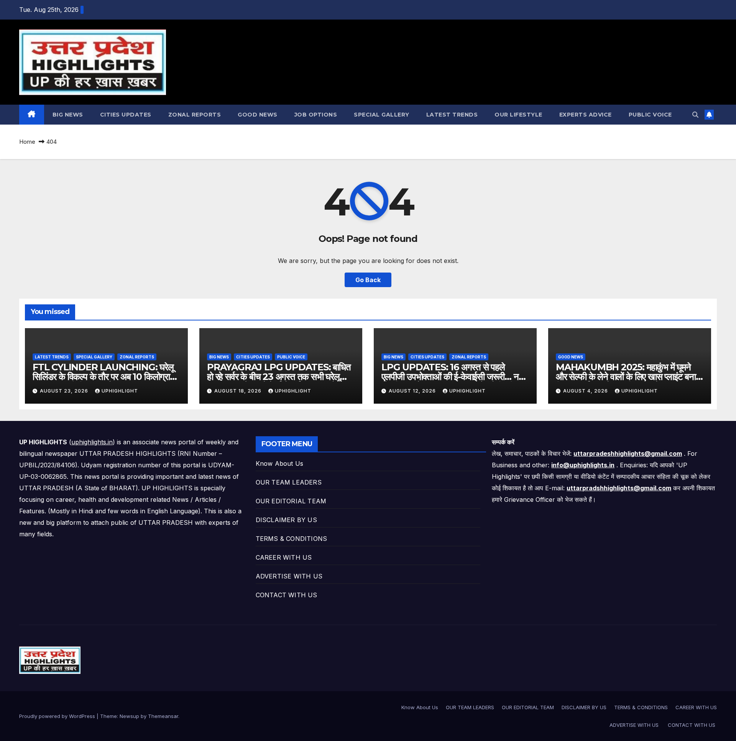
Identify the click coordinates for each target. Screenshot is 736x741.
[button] (695, 114)
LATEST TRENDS (452, 114)
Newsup (129, 716)
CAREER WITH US (284, 557)
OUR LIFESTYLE (518, 114)
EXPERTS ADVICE (585, 114)
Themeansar (163, 716)
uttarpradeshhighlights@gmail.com (627, 453)
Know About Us (280, 463)
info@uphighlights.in (582, 465)
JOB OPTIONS (315, 114)
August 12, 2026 (413, 391)
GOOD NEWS (258, 114)
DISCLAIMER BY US (286, 520)
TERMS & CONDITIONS (291, 538)
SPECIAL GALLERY (381, 114)
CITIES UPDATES (125, 114)
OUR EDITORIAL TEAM (291, 501)
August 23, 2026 (65, 391)
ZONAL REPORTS (194, 114)
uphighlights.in (92, 442)
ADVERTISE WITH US (290, 576)
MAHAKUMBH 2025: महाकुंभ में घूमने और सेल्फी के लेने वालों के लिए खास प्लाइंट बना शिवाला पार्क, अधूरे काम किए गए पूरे (626, 376)
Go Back (368, 280)
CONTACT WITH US (287, 595)
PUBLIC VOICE (650, 114)
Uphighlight (120, 391)
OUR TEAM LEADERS (289, 482)
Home (27, 141)
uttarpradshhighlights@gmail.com (619, 488)
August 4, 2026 (586, 391)
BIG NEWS (68, 114)
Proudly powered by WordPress (58, 716)
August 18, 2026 (238, 391)
